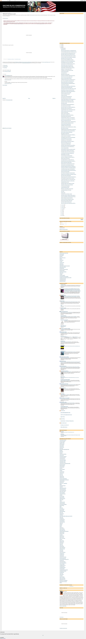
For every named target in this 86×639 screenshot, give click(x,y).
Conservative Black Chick (64, 311)
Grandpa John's (62, 482)
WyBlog (61, 582)
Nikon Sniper (61, 517)
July (62, 210)
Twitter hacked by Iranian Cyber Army (66, 116)
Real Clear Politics (62, 270)
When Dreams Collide (64, 103)
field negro (62, 431)
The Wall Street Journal (63, 278)
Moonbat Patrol (62, 513)
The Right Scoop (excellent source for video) (65, 277)
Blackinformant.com (63, 336)
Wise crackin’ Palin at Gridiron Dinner (66, 175)
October (62, 206)
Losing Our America (62, 503)
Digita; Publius (63, 416)
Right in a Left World (62, 538)
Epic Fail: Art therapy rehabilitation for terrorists (67, 59)
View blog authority (62, 227)
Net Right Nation (62, 268)
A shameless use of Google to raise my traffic (67, 70)
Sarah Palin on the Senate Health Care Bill (66, 87)
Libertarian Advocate (62, 498)
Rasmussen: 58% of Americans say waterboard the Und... (68, 50)
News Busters (5, 67)
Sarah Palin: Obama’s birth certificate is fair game (67, 183)
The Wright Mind (62, 572)
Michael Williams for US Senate (65, 154)
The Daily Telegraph (62, 275)
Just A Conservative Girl (63, 490)
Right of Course (62, 540)
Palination (61, 524)
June (62, 211)
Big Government (62, 254)
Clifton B (65, 591)
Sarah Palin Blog (62, 546)
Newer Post (4, 98)
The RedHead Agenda (62, 567)
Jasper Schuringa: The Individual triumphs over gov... (68, 63)
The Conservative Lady (63, 558)
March (62, 215)
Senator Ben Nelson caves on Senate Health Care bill (68, 109)
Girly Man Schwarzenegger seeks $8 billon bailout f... (68, 83)
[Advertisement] (9, 91)
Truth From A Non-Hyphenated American (66, 414)
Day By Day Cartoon (62, 464)
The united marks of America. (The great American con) (67, 432)
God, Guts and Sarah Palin (63, 478)
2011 (61, 44)
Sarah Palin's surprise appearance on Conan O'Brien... (68, 145)
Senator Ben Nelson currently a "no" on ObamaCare (68, 117)
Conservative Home (62, 458)
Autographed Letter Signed (64, 383)
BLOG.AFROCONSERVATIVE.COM (65, 412)
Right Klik (61, 539)
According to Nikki (62, 442)
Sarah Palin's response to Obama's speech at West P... (68, 195)
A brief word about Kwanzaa (64, 71)
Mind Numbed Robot (62, 511)
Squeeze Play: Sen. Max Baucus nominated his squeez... (68, 174)
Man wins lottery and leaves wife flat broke (66, 132)
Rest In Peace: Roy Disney (64, 128)
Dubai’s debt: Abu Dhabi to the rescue (66, 142)
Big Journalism (62, 255)
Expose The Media (62, 469)
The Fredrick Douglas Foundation (64, 276)
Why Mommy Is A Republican (63, 580)
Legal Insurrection (62, 497)
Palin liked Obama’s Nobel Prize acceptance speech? (68, 149)
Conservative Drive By (63, 457)
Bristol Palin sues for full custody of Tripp (66, 58)
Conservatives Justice (62, 462)
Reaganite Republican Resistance (64, 531)
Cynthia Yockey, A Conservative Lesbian (65, 463)
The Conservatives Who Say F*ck (64, 559)
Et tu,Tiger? (62, 191)
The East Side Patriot (62, 561)
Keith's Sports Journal (62, 491)
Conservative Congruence (63, 456)
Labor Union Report (62, 492)
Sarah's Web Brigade (62, 547)
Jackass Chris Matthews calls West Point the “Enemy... (68, 196)
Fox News (61, 261)
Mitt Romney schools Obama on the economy (67, 188)
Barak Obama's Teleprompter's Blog (64, 449)
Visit (63, 628)
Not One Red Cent (62, 520)
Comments (62, 224)
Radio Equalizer (6, 18)
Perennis (61, 525)
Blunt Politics (61, 451)
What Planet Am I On (62, 579)
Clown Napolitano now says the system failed (67, 62)
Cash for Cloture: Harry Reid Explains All (66, 96)
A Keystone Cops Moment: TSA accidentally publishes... (68, 167)
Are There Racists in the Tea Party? (65, 398)
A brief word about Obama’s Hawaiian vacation (67, 66)
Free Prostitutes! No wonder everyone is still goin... (67, 178)
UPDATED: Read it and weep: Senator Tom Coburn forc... (68, 129)
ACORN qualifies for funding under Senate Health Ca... (68, 91)
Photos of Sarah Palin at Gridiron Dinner (66, 162)
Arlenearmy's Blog (63, 361)
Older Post (54, 98)
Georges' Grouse (62, 477)
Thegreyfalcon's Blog (64, 402)
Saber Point (61, 544)
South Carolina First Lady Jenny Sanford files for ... (68, 146)
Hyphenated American (62, 485)
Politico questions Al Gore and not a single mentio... (68, 180)
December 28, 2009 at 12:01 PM (8, 83)
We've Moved (66, 320)
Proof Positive (61, 527)
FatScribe (61, 470)
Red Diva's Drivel (62, 533)
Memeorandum (5, 65)
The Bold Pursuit (62, 553)
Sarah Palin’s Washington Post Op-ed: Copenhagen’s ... (68, 166)
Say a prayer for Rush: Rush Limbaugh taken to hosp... (68, 53)
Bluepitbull (61, 450)
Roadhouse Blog (62, 541)
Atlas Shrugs (61, 448)
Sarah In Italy (61, 545)
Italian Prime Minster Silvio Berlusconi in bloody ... (67, 141)
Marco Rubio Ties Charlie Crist (65, 133)
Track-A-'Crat (61, 573)
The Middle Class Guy (62, 565)
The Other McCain (62, 566)
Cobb (61, 305)
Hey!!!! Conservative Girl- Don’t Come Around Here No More (68, 384)
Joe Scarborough (6, 71)
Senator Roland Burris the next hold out (66, 138)
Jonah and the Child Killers (64, 407)
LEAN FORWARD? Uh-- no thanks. (65, 394)
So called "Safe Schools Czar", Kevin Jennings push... (68, 179)
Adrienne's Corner (62, 443)
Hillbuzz (61, 484)
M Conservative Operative (63, 504)
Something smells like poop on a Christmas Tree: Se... (68, 79)
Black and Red (63, 345)
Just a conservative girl (8, 75)
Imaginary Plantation (63, 326)
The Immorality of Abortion (64, 332)
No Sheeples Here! (62, 519)
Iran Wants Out (62, 285)
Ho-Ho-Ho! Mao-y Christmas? (65, 84)
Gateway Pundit (62, 476)
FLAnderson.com (63, 351)
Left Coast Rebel (62, 496)
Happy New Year (63, 49)
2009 (61, 47)
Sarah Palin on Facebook (63, 271)
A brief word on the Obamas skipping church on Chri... (68, 75)
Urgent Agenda (62, 574)
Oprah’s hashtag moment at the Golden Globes (66, 312)
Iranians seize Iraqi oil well (64, 112)
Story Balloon (61, 551)
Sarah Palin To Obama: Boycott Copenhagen (67, 184)
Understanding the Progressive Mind (65, 357)
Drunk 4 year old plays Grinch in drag (66, 120)
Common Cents (62, 455)
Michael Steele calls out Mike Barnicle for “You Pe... (68, 163)
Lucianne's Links (62, 262)
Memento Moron (62, 510)
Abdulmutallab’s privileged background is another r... (68, 67)
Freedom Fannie (62, 472)
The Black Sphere (63, 284)
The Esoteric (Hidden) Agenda (68, 371)
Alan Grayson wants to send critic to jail (66, 108)
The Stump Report (62, 568)
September (62, 207)
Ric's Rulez (61, 534)
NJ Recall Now (62, 518)
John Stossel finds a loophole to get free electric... (67, 150)
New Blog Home (63, 329)
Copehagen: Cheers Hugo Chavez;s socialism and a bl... (68, 121)
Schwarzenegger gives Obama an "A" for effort (67, 100)
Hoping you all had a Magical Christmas (66, 78)
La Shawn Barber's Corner (64, 406)
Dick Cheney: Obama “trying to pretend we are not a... (68, 54)
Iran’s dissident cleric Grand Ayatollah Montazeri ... (67, 104)
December (62, 48)
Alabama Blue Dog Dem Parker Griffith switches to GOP (68, 88)
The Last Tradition (63, 295)
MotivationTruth (63, 341)
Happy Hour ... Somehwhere (63, 483)
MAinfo (61, 506)
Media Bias (9, 71)
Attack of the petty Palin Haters (65, 171)
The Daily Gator (62, 560)
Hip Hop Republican (63, 315)
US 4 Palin (61, 575)
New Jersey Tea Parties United (64, 269)
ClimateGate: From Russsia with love (66, 125)
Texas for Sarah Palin (62, 552)
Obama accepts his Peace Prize (65, 158)
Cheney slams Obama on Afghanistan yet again (67, 199)
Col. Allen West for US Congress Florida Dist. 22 (67, 153)
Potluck (61, 526)
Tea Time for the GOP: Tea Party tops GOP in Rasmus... (68, 170)
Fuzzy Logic (61, 475)
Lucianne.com (61, 263)
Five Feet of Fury (62, 471)
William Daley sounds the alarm (65, 74)
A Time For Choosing (62, 441)
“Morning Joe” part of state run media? (9, 13)
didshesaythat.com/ (63, 325)
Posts (61, 222)
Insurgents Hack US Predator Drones (66, 124)
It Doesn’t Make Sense (63, 489)
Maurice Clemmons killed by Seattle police (66, 200)
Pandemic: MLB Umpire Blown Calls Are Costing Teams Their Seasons (69, 301)
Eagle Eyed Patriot (62, 465)
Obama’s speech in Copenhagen (65, 113)
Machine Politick (62, 505)
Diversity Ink (62, 434)
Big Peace (61, 256)
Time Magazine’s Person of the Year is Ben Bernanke (68, 137)
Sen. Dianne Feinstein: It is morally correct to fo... (67, 159)
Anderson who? (63, 192)
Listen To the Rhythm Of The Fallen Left (65, 380)
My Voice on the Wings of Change (65, 328)
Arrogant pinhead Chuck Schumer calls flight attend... (68, 130)
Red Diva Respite (62, 532)
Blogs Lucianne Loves (62, 257)
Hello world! (62, 308)
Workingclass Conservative (63, 581)
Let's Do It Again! (66, 388)
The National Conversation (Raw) (65, 379)
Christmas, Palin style (64, 95)
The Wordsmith (63, 410)
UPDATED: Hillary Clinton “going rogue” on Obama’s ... (68, 134)
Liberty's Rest (61, 499)
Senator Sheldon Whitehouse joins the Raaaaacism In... (68, 99)
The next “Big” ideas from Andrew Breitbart (66, 155)
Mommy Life (61, 512)
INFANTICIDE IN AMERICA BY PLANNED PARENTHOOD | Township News (70, 377)
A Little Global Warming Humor (65, 187)
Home (29, 98)
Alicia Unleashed (62, 444)
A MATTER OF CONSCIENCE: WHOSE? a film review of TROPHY (69, 316)
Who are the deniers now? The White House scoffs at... (68, 203)
